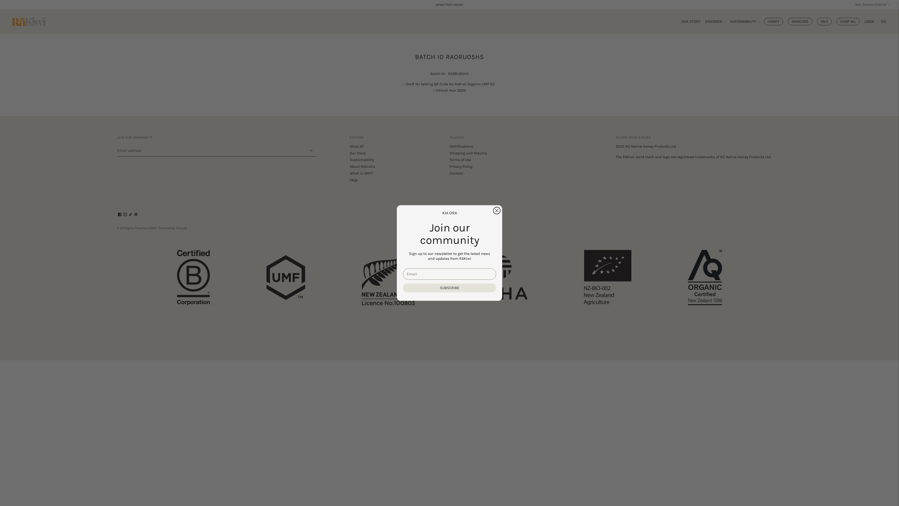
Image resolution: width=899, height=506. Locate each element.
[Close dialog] (496, 210)
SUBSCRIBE (449, 288)
